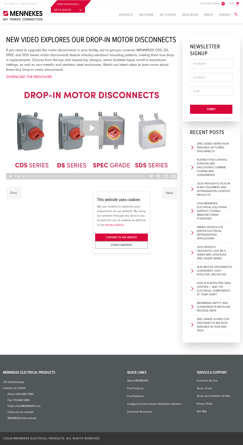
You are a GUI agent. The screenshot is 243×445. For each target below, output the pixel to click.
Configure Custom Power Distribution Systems (154, 404)
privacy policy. (114, 224)
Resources (190, 15)
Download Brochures (139, 411)
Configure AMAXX (212, 4)
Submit (211, 109)
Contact (225, 15)
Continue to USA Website (121, 237)
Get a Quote (168, 15)
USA (6, 3)
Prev (13, 193)
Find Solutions (135, 396)
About (208, 15)
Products (126, 15)
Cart (234, 4)
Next (169, 193)
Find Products (135, 388)
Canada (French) (28, 3)
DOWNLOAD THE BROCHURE (29, 77)
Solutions (146, 15)
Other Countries (121, 244)
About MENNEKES (137, 380)
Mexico (13, 3)
